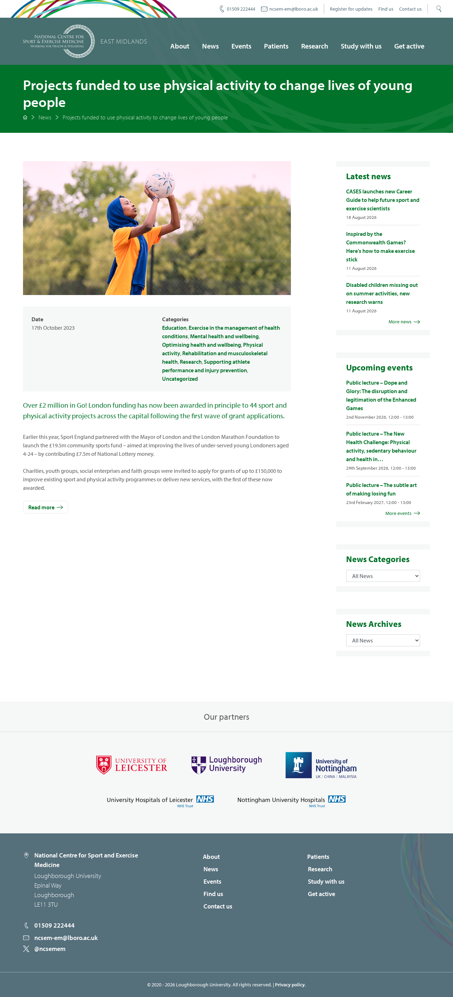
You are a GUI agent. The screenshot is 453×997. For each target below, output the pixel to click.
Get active (409, 45)
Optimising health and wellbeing (201, 344)
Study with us (361, 45)
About (179, 45)
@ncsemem (49, 949)
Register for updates (351, 9)
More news (400, 321)
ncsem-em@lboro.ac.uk (293, 9)
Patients (276, 45)
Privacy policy (290, 984)
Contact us (410, 9)
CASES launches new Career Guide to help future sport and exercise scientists (382, 200)
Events (241, 45)
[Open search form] (439, 9)
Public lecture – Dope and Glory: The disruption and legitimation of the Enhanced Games (381, 395)
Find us (386, 9)
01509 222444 (241, 9)
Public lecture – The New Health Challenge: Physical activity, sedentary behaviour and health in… (381, 446)
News (210, 45)
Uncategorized (180, 378)
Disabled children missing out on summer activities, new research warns (382, 293)
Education (174, 327)
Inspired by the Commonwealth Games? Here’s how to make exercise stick (380, 246)
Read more (41, 507)
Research (314, 45)
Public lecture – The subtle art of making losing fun (381, 489)
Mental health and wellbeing (224, 336)
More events (398, 513)
